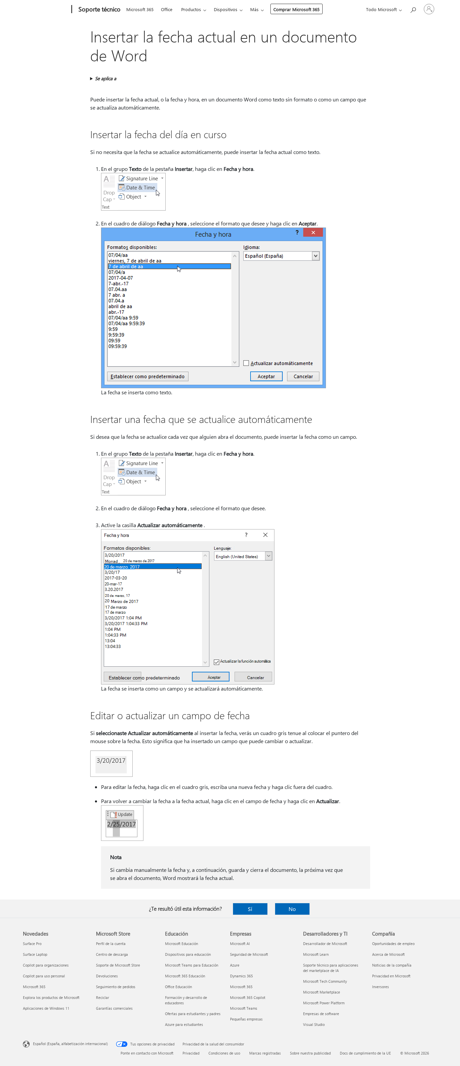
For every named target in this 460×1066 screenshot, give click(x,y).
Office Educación (178, 986)
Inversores (380, 986)
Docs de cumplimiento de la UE (365, 1053)
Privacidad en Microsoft (391, 975)
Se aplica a (105, 78)
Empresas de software (321, 1013)
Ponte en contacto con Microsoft (147, 1053)
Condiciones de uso (224, 1053)
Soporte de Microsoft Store (118, 965)
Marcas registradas (265, 1053)
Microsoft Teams (243, 1008)
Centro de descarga (112, 954)
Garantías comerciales (114, 1008)
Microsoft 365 (140, 9)
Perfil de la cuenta (111, 943)
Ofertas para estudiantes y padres (193, 1013)
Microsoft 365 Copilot (247, 997)
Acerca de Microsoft (388, 954)
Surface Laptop (35, 954)
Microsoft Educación (181, 943)
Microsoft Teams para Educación (191, 965)
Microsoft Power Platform (323, 1002)
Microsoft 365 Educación (185, 975)
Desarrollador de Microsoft (325, 943)
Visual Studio (314, 1024)
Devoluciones (107, 975)
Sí (250, 908)
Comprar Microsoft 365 (296, 9)
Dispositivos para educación (188, 954)
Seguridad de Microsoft (249, 954)
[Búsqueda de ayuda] (413, 8)
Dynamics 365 (241, 975)
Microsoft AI (240, 943)
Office (166, 9)
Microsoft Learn (316, 954)
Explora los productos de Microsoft (51, 997)
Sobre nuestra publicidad (310, 1053)
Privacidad (191, 1053)
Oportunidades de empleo (393, 943)
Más (254, 9)
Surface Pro (32, 943)
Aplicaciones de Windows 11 (46, 1008)
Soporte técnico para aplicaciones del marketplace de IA (330, 968)
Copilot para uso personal (44, 975)
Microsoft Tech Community (325, 981)
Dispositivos (225, 9)
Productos (191, 9)
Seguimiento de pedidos (115, 986)
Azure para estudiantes (184, 1024)
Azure (234, 965)
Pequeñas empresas (246, 1019)
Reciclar (102, 997)
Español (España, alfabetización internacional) (70, 1043)
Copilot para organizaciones (46, 965)
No (292, 908)
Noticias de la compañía (392, 965)
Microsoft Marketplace (321, 992)
